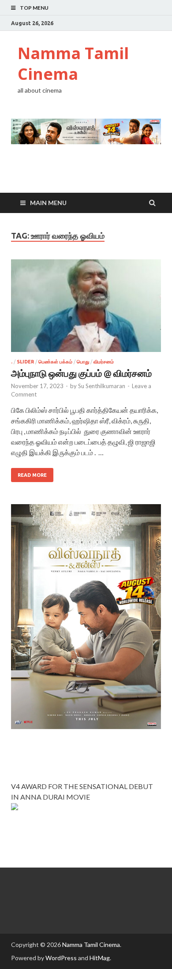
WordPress (61, 958)
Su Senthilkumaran (101, 385)
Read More (32, 475)
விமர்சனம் (103, 361)
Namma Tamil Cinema (73, 63)
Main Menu (48, 202)
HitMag (100, 958)
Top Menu (34, 7)
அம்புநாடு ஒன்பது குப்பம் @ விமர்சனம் (81, 372)
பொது (83, 361)
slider (25, 361)
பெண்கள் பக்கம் (55, 361)
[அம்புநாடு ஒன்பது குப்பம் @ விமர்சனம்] (86, 309)
